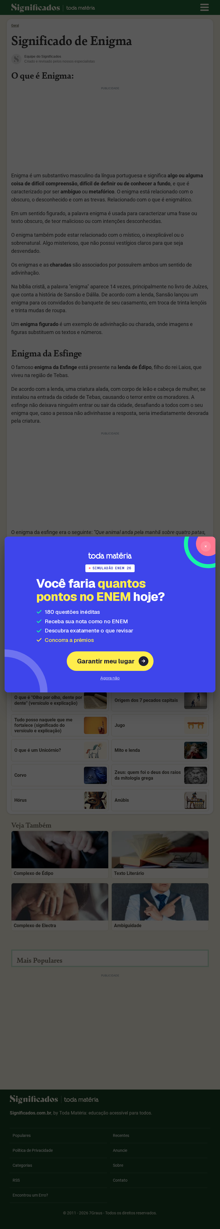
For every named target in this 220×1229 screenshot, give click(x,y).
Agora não (110, 678)
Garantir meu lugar (106, 661)
